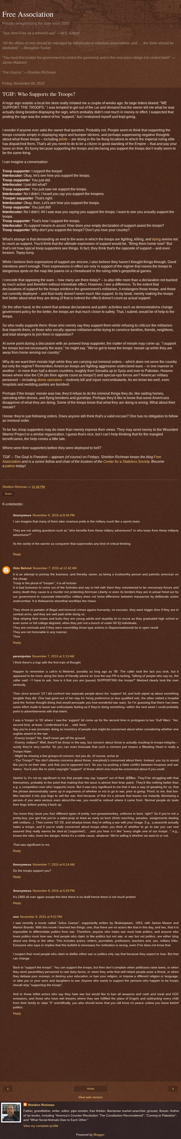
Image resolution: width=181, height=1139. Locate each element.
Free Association (27, 14)
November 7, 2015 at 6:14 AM (54, 864)
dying (156, 239)
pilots (63, 139)
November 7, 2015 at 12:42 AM (55, 568)
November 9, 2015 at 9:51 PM (41, 916)
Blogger (99, 1134)
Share (8, 493)
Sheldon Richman (41, 1105)
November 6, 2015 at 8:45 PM (54, 515)
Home (90, 1088)
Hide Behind (22, 568)
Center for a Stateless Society (125, 461)
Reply (17, 554)
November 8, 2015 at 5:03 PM (54, 890)
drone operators (49, 380)
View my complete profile (40, 1126)
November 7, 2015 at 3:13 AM (53, 656)
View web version (90, 1097)
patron (10, 466)
